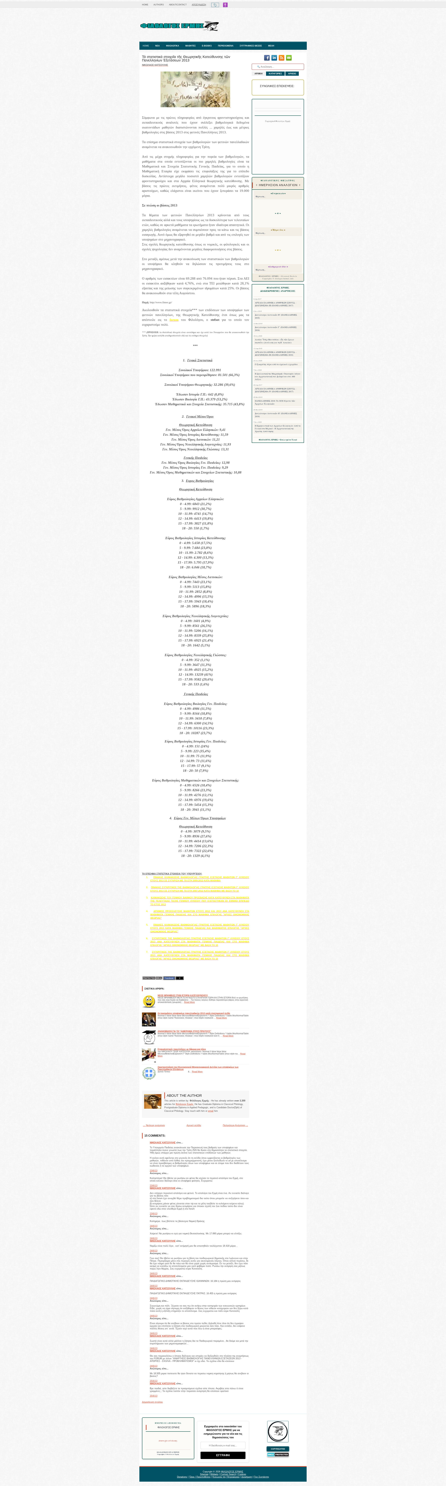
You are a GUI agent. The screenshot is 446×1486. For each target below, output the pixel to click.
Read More (189, 1002)
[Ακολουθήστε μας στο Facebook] (267, 58)
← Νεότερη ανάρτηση (154, 1125)
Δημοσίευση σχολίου (152, 1402)
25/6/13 (153, 1381)
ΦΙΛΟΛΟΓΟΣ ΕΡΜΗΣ (232, 1471)
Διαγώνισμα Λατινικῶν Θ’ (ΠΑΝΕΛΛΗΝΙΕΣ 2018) (276, 316)
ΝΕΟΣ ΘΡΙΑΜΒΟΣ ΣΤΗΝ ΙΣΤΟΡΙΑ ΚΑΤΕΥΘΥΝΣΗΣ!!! (183, 995)
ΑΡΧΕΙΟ (292, 73)
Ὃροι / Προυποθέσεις (200, 1477)
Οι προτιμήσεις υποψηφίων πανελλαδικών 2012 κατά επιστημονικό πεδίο (194, 1013)
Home (145, 4)
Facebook (169, 978)
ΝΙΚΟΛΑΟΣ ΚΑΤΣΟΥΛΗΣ (163, 1142)
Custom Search (228, 1474)
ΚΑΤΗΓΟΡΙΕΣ (275, 73)
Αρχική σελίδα (194, 1125)
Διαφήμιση (246, 1477)
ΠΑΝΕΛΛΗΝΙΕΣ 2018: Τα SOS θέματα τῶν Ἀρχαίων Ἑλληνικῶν (275, 402)
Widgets (214, 1474)
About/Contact (178, 4)
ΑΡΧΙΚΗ (259, 73)
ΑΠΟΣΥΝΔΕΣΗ (199, 4)
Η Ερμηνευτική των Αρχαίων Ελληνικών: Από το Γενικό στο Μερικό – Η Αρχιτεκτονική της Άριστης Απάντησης (278, 428)
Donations (182, 1477)
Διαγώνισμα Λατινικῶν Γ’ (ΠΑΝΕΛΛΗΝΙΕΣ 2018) (276, 328)
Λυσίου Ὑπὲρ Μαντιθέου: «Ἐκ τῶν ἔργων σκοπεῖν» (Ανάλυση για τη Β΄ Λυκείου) (274, 341)
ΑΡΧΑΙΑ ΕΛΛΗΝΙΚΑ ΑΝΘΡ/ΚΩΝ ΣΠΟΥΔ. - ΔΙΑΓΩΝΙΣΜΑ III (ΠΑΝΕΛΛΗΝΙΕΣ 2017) (275, 304)
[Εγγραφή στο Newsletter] (281, 58)
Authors (158, 4)
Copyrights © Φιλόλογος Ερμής (168, 1454)
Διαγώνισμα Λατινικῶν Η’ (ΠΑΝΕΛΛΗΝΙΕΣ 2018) (276, 415)
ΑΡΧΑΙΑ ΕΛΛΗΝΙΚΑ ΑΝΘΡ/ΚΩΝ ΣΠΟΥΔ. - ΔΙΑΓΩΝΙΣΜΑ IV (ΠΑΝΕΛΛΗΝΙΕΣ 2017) (275, 390)
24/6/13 (153, 1226)
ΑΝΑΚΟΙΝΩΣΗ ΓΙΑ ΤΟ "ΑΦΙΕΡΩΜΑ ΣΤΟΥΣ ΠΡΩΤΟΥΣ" (184, 1031)
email (210, 1111)
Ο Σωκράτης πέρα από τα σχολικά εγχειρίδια (276, 364)
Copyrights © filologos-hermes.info (278, 278)
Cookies (242, 1474)
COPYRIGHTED (278, 1449)
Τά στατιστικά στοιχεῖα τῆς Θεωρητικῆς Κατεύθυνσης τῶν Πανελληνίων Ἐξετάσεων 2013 (186, 58)
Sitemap (204, 1474)
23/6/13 (153, 1170)
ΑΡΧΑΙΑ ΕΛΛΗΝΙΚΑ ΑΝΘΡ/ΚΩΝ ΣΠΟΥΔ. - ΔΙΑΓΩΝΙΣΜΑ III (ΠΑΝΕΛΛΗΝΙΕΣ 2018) (275, 353)
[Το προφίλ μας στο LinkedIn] (274, 58)
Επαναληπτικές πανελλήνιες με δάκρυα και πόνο (182, 1049)
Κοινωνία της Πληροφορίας (226, 1477)
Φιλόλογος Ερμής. (185, 1104)
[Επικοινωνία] (289, 58)
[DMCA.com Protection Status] (152, 978)
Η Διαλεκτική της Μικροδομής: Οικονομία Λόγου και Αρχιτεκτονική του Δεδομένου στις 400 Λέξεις (277, 376)
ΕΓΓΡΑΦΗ (223, 1455)
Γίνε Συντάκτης (261, 1477)
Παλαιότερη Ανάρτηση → (235, 1125)
